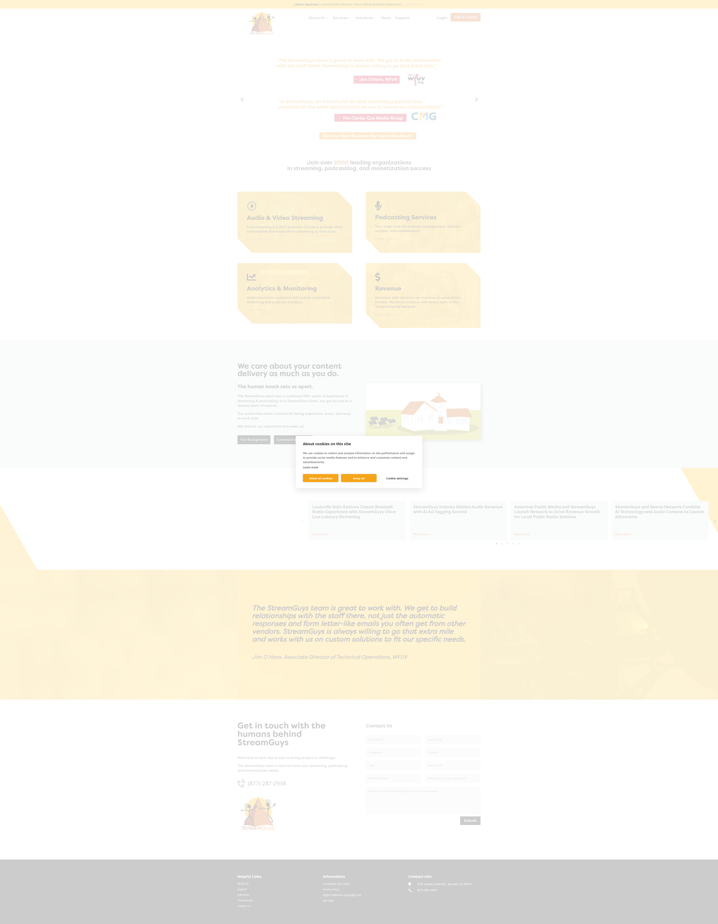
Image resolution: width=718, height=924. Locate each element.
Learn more (310, 467)
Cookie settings (397, 478)
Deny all (359, 478)
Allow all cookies (320, 478)
